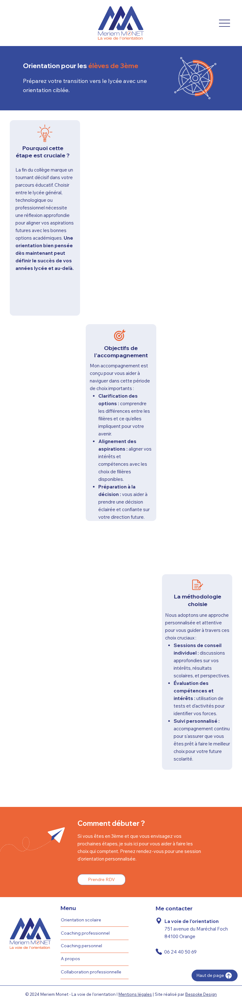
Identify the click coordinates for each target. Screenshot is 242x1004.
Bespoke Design (201, 994)
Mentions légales (135, 994)
